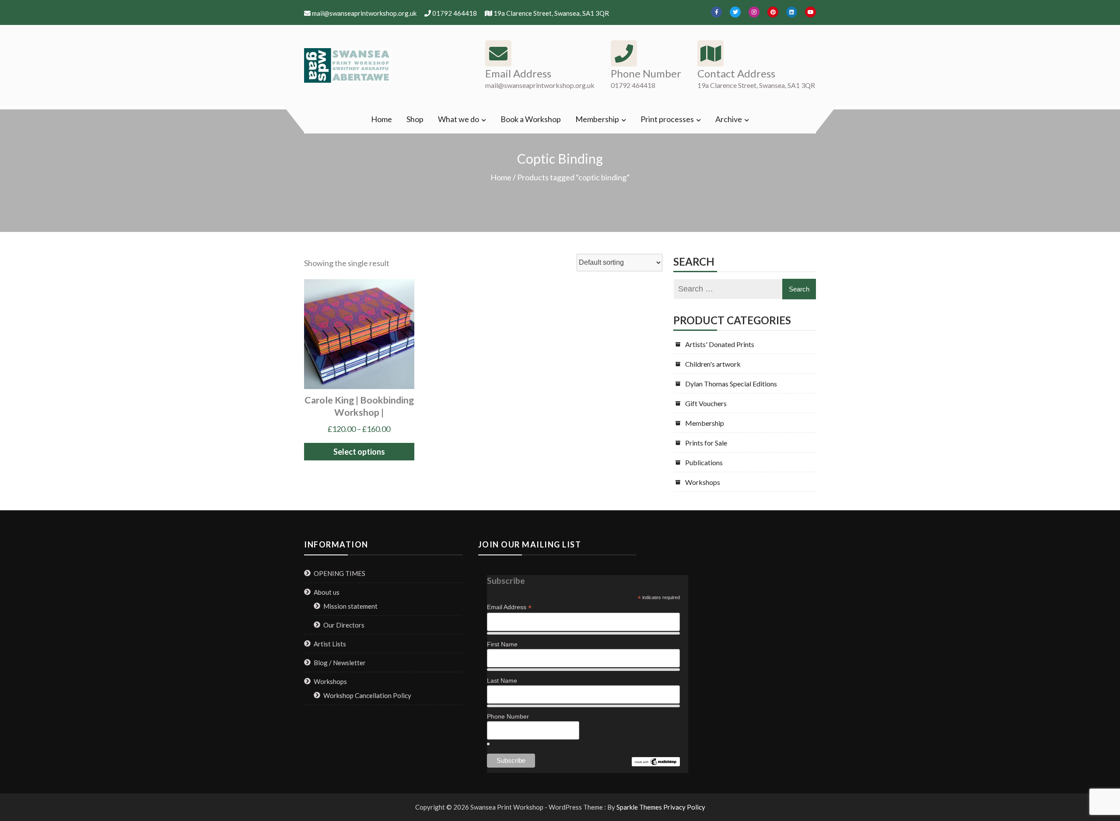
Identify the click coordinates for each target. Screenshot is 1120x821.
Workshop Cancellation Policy (367, 695)
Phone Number (508, 716)
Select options (359, 451)
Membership (597, 119)
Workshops (702, 482)
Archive (728, 119)
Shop (415, 119)
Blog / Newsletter (340, 663)
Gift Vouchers (706, 403)
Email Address (509, 607)
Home (381, 119)
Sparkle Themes (639, 807)
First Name (502, 644)
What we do (458, 119)
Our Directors (343, 625)
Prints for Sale (706, 443)
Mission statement (350, 606)
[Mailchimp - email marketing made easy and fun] (656, 761)
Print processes (667, 119)
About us (327, 592)
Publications (704, 462)
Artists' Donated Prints (719, 344)
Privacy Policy (684, 807)
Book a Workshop (530, 119)
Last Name (502, 680)
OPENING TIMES (339, 573)
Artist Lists (330, 644)
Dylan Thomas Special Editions (731, 383)
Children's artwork (713, 364)
